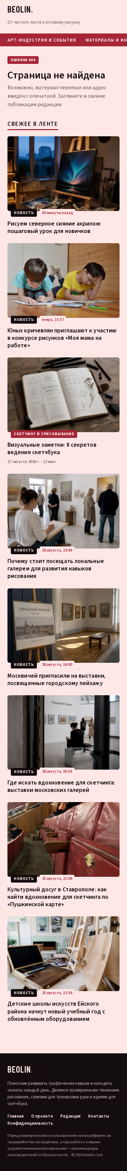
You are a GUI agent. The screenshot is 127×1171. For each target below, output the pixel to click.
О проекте (42, 1116)
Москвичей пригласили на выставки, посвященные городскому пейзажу (56, 679)
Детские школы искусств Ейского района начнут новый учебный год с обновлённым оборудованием (56, 1011)
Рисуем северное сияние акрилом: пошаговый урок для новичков (54, 226)
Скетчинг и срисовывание (44, 434)
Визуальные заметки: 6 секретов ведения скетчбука (52, 448)
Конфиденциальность (30, 1123)
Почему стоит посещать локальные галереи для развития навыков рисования (55, 568)
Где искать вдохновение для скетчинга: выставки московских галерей (61, 785)
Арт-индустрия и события (41, 40)
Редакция (70, 1116)
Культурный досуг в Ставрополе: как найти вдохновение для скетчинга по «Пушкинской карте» (57, 896)
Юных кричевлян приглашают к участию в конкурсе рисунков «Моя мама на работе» (62, 337)
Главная (15, 1116)
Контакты (98, 1116)
